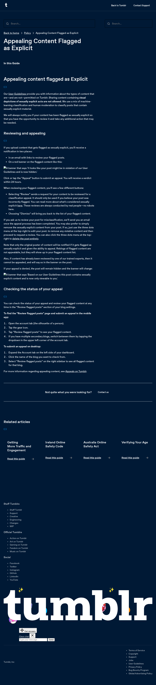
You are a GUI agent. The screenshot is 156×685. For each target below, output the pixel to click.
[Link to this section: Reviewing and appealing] (5, 141)
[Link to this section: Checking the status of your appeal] (5, 297)
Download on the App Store (13, 488)
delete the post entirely (25, 238)
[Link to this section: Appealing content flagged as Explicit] (5, 87)
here (19, 205)
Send (51, 640)
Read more (21, 451)
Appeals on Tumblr (75, 371)
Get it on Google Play (14, 497)
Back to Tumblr (118, 5)
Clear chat (24, 636)
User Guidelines (17, 93)
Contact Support (141, 5)
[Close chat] (32, 635)
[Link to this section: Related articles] (5, 429)
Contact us (103, 392)
